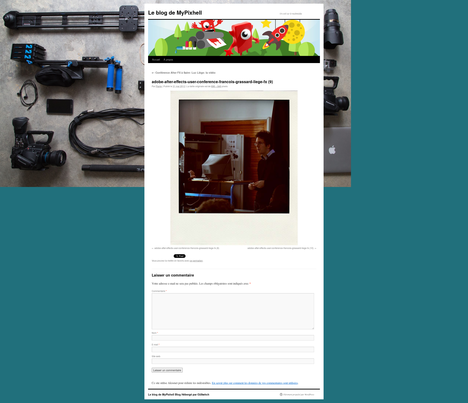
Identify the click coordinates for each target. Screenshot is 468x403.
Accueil (156, 59)
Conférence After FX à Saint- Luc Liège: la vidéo (184, 72)
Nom (155, 332)
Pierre (159, 86)
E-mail (156, 344)
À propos (168, 59)
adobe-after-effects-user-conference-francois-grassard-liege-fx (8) (186, 247)
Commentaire (159, 290)
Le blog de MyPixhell (175, 12)
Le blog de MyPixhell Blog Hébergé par (172, 394)
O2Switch (203, 394)
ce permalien (196, 260)
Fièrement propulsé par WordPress (298, 394)
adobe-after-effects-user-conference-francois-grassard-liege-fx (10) (281, 247)
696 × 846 (216, 86)
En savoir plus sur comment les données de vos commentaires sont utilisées (255, 383)
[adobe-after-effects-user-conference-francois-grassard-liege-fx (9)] (234, 168)
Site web (156, 356)
